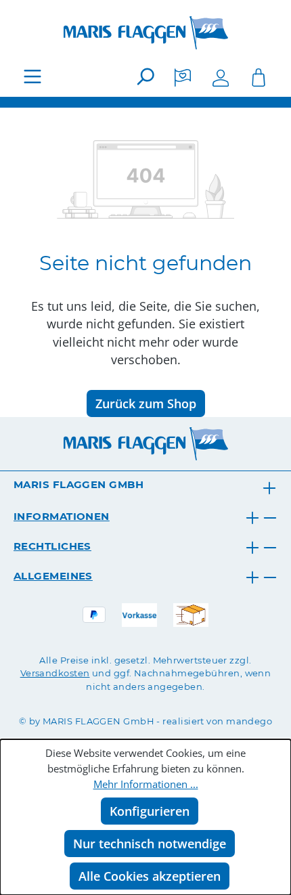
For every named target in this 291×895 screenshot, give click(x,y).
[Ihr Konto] (221, 75)
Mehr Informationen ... (145, 784)
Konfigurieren (149, 811)
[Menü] (32, 75)
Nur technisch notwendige (149, 843)
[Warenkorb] (258, 75)
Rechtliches (52, 546)
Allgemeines (53, 575)
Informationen (62, 516)
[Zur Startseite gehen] (145, 32)
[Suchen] (145, 75)
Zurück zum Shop (145, 403)
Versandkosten (55, 673)
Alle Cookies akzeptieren (150, 876)
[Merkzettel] (183, 75)
